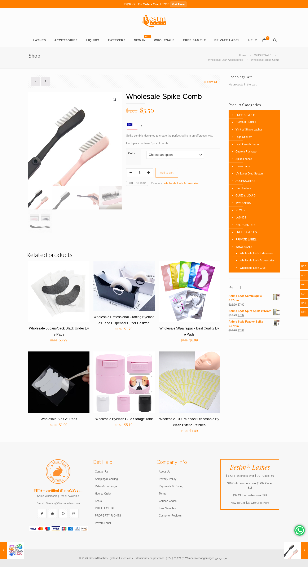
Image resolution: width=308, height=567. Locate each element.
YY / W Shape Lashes (249, 129)
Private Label (103, 522)
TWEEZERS (243, 202)
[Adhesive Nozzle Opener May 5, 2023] (12, 550)
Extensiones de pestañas (149, 558)
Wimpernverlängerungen (199, 558)
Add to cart (166, 172)
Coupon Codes (168, 500)
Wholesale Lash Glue (252, 267)
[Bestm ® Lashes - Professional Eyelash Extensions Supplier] (154, 21)
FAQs (98, 500)
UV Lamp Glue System (250, 173)
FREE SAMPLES (246, 232)
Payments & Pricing (171, 486)
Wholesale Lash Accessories (225, 59)
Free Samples (167, 508)
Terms (162, 493)
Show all (212, 81)
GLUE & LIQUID (245, 195)
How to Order (103, 493)
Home (242, 55)
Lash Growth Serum (248, 144)
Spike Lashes (244, 158)
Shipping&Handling (106, 478)
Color (131, 153)
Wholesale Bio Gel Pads (59, 419)
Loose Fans (243, 166)
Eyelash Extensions (121, 558)
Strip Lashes (243, 188)
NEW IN (240, 210)
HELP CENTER (245, 224)
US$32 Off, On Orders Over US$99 (154, 4)
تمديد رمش (222, 558)
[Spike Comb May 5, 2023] (296, 550)
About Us (164, 471)
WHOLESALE (262, 55)
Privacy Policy (167, 478)
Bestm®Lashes (99, 558)
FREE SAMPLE (245, 114)
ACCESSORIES (245, 180)
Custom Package (246, 151)
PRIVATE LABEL (246, 122)
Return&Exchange (106, 486)
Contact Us (102, 471)
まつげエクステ (174, 558)
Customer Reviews (170, 515)
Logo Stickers (244, 136)
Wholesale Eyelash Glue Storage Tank (124, 419)
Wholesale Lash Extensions (256, 253)
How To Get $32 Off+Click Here (250, 502)
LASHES (241, 217)
